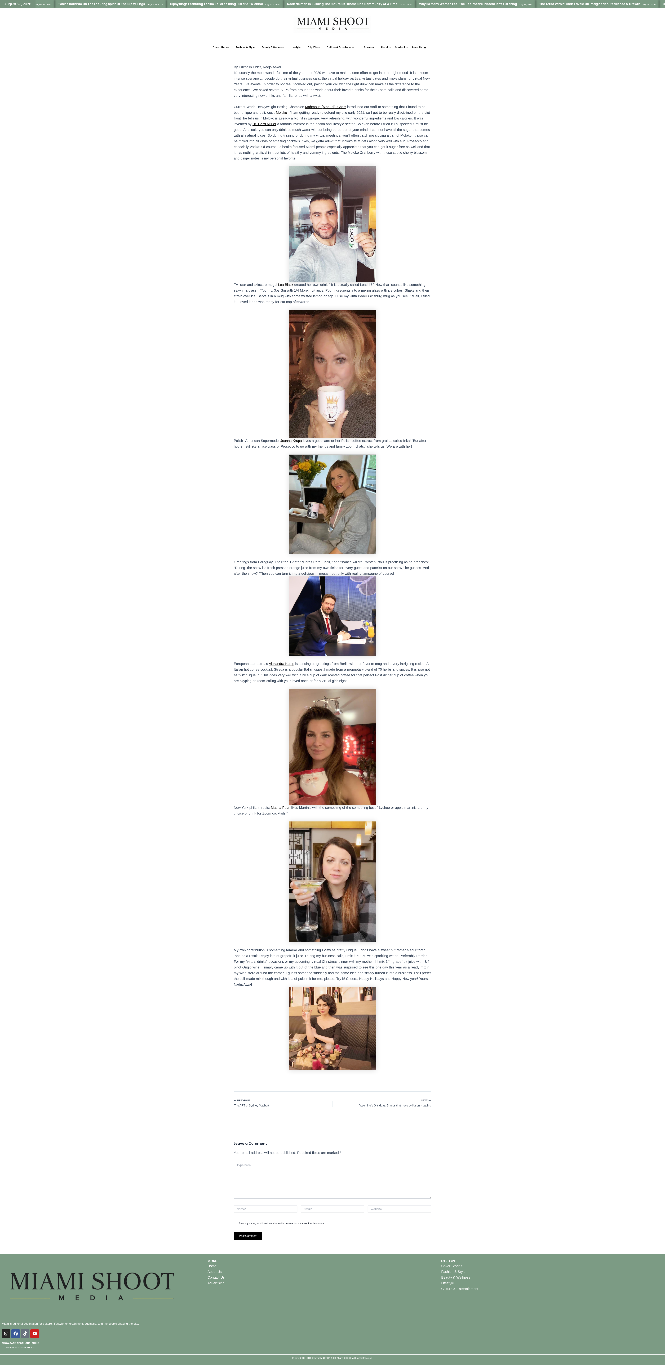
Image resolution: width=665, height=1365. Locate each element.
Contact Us (401, 47)
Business (368, 47)
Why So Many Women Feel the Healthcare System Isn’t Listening (368, 4)
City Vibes (314, 47)
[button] (222, 47)
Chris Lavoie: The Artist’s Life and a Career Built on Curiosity (608, 4)
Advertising (419, 47)
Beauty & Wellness (272, 47)
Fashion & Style (245, 47)
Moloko (281, 112)
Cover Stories (221, 47)
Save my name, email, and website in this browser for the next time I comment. (282, 1223)
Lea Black (285, 285)
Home (212, 1266)
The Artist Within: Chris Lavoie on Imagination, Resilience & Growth (490, 4)
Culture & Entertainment (341, 47)
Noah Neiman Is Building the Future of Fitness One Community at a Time (242, 4)
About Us (386, 47)
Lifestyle (295, 47)
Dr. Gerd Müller (264, 124)
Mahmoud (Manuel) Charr (325, 107)
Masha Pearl (280, 808)
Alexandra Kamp (281, 664)
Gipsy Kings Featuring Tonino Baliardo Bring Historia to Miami (116, 4)
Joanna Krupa (291, 441)
